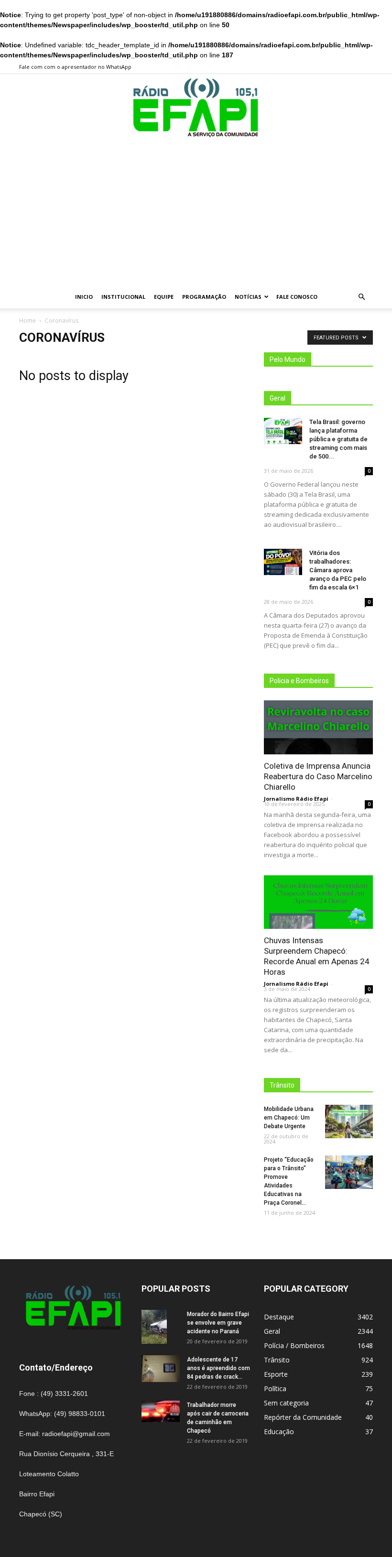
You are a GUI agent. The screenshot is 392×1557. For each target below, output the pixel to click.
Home (27, 320)
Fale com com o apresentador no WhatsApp (75, 66)
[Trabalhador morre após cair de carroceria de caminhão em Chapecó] (161, 1411)
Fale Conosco (296, 296)
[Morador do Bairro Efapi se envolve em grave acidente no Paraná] (161, 1327)
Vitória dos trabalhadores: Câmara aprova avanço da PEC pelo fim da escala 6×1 (337, 570)
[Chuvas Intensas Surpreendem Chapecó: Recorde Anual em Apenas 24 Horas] (318, 902)
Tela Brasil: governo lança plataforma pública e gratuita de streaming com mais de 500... (338, 439)
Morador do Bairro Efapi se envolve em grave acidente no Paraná (218, 1323)
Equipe (164, 296)
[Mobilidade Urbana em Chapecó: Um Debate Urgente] (349, 1121)
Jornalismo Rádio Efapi (296, 798)
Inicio (84, 296)
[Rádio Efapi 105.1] (196, 108)
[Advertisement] (196, 214)
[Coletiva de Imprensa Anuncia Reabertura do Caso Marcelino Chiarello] (318, 727)
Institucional (123, 296)
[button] (361, 297)
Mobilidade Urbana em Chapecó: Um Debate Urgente (289, 1118)
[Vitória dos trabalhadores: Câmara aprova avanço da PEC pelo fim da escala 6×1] (283, 562)
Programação (204, 296)
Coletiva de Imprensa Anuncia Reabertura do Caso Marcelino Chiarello (318, 776)
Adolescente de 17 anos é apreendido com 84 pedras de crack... (218, 1368)
